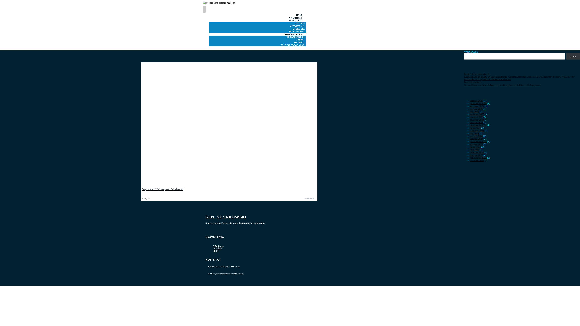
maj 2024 (474, 133)
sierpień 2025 (476, 109)
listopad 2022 (476, 155)
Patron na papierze (473, 82)
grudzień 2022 (477, 152)
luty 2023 (474, 149)
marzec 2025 (476, 117)
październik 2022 (478, 158)
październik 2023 (478, 141)
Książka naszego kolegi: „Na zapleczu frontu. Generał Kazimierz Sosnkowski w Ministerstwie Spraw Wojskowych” (519, 76)
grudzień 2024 (477, 119)
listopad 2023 (476, 138)
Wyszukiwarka (471, 51)
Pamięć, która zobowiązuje (477, 74)
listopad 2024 (476, 122)
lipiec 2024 (475, 128)
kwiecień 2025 (477, 114)
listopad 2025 (476, 100)
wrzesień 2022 (477, 160)
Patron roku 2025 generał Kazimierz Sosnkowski (487, 79)
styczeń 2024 (476, 136)
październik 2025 (478, 103)
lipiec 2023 (475, 147)
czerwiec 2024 (477, 130)
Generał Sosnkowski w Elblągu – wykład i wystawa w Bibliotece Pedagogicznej (502, 85)
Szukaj (573, 56)
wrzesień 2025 (477, 106)
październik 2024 (478, 125)
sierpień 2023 (476, 144)
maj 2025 (474, 111)
